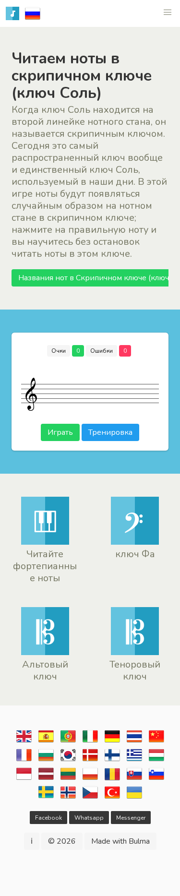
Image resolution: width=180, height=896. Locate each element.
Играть (60, 432)
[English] (24, 741)
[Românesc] (112, 779)
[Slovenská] (134, 779)
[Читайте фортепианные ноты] (45, 542)
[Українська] (134, 797)
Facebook (48, 818)
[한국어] (68, 760)
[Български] (46, 760)
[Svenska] (46, 797)
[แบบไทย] (134, 741)
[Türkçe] (112, 797)
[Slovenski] (156, 779)
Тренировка (110, 432)
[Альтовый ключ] (45, 652)
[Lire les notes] (24, 760)
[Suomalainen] (112, 760)
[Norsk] (68, 797)
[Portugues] (68, 741)
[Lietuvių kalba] (68, 779)
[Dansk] (90, 760)
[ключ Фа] (135, 542)
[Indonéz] (24, 779)
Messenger (130, 818)
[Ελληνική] (134, 760)
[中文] (156, 741)
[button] (167, 12)
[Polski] (90, 779)
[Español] (46, 741)
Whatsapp (89, 818)
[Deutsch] (112, 741)
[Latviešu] (46, 779)
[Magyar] (156, 760)
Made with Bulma (120, 841)
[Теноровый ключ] (135, 652)
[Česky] (90, 797)
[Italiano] (90, 741)
